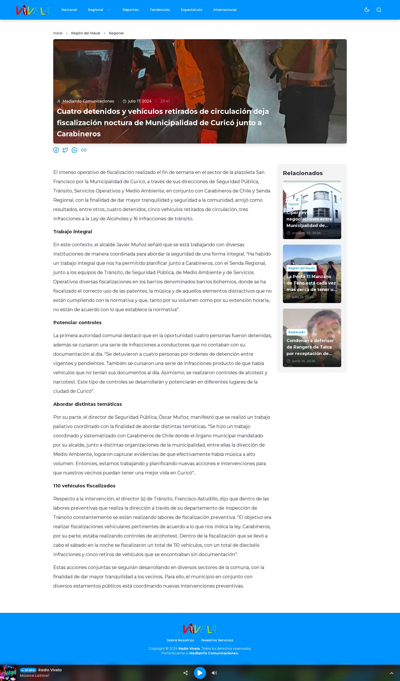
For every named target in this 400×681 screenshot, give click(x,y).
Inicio (57, 33)
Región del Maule (85, 33)
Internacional (225, 10)
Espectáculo (191, 10)
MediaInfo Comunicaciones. (214, 653)
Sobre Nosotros (180, 640)
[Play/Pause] (200, 673)
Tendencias (160, 10)
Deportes (131, 10)
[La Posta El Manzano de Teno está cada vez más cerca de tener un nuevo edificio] (312, 274)
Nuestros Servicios (217, 640)
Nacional (69, 10)
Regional (95, 10)
